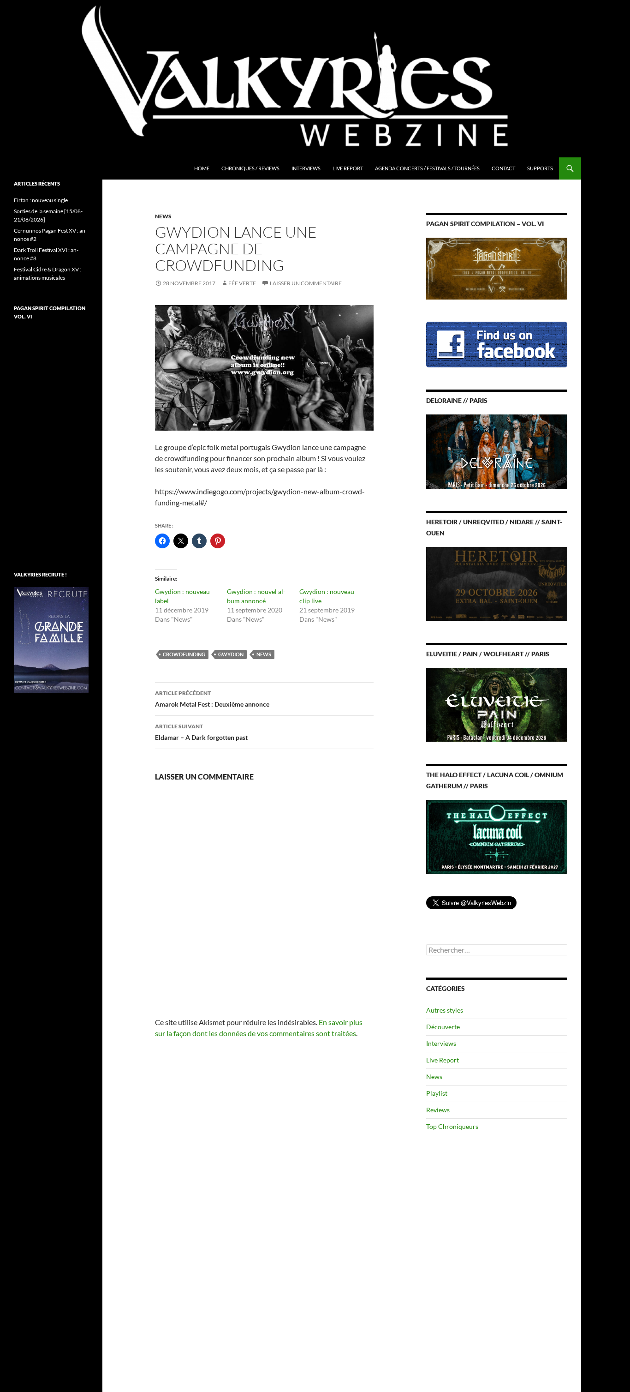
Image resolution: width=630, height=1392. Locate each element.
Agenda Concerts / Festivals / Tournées (427, 168)
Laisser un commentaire (306, 283)
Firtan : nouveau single (41, 200)
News (163, 216)
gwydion (231, 654)
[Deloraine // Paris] (496, 451)
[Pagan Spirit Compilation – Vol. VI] (496, 268)
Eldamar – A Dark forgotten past (201, 732)
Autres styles (444, 1010)
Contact (503, 168)
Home (201, 168)
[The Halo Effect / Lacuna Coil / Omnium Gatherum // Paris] (496, 836)
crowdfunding (184, 654)
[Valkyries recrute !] (51, 639)
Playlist (436, 1093)
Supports (540, 168)
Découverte (443, 1027)
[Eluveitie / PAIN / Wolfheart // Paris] (496, 704)
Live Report (348, 168)
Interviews (306, 168)
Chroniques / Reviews (250, 168)
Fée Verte (242, 283)
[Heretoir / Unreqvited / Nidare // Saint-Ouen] (496, 583)
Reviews (438, 1110)
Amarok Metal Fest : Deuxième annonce (212, 699)
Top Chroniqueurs (452, 1126)
